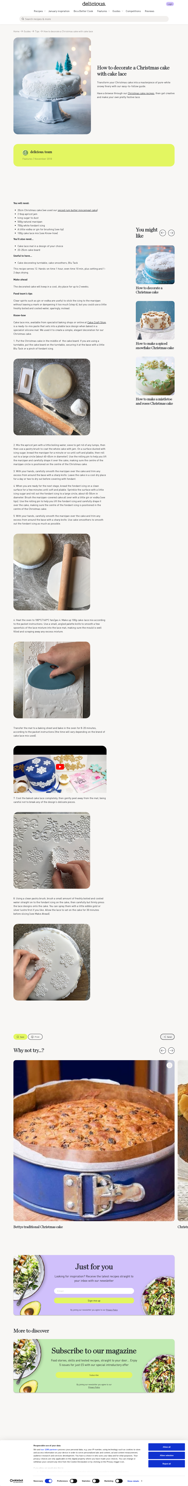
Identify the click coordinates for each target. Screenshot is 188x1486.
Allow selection (167, 1455)
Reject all (167, 1464)
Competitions (133, 11)
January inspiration (59, 11)
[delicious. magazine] (94, 4)
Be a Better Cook (83, 11)
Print (37, 1037)
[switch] (73, 1481)
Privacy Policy (112, 1310)
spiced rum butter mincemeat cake (77, 210)
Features (102, 11)
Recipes (38, 11)
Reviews (149, 11)
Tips (37, 31)
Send (169, 1037)
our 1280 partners (49, 1449)
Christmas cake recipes (141, 93)
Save (22, 1037)
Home (16, 31)
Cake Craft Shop (96, 322)
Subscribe (94, 1375)
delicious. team (41, 152)
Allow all (166, 1447)
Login (170, 4)
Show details (133, 1481)
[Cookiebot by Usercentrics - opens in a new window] (16, 1481)
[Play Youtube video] (60, 767)
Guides (116, 11)
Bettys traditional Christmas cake (38, 1227)
